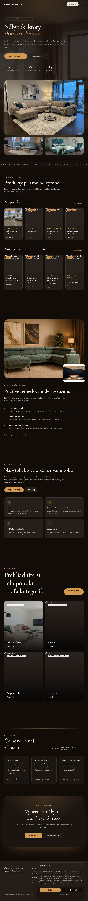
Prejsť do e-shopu (14, 56)
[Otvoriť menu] (81, 4)
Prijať (50, 890)
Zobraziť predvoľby (61, 895)
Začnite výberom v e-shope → (15, 435)
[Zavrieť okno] (81, 865)
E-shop (73, 4)
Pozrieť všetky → (78, 203)
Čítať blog (31, 490)
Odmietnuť (72, 890)
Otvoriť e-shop (33, 835)
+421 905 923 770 (53, 835)
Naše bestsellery (38, 56)
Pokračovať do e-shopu (73, 592)
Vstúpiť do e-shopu (14, 490)
